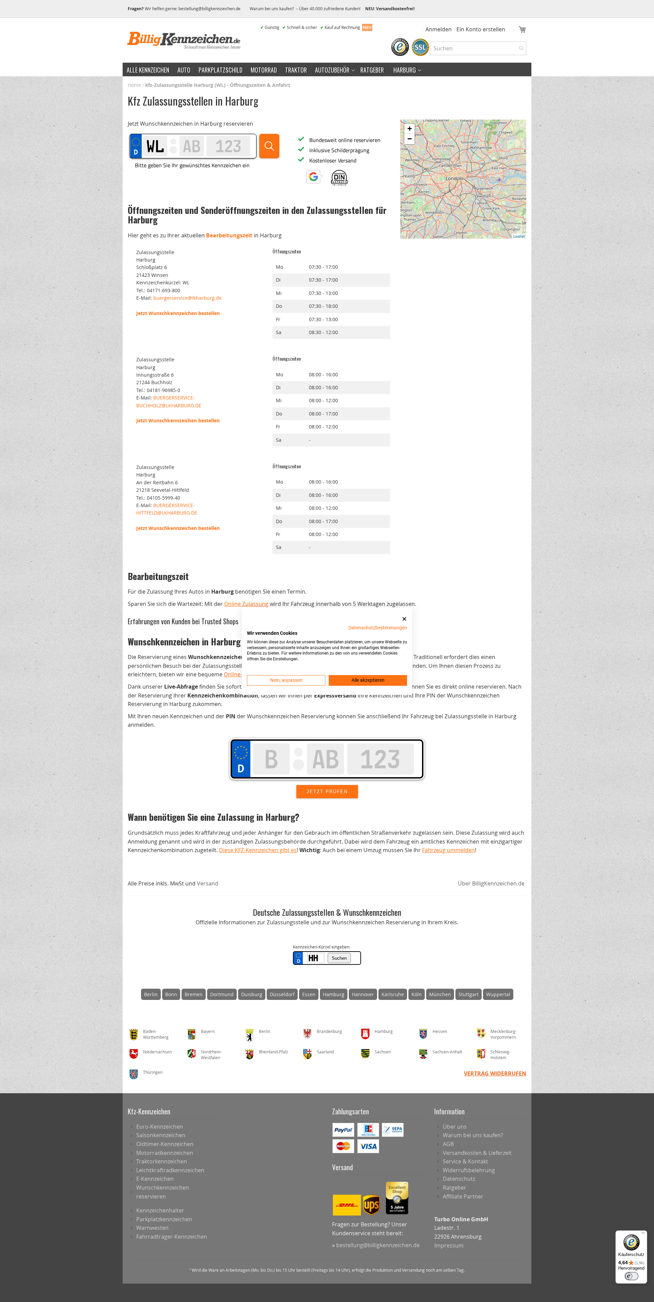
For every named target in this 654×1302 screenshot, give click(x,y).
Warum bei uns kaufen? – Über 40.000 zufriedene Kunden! (305, 8)
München (440, 994)
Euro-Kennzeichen (159, 1126)
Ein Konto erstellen (480, 29)
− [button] (409, 139)
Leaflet (519, 236)
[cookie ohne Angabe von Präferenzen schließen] (404, 619)
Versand (207, 883)
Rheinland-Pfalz (273, 1051)
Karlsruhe (393, 994)
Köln (416, 994)
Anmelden (438, 29)
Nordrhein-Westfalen (211, 1054)
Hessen (440, 1031)
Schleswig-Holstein (500, 1054)
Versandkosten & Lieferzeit (477, 1153)
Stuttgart (468, 994)
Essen (308, 994)
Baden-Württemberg (156, 1034)
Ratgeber (454, 1187)
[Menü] (643, 1234)
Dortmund (222, 994)
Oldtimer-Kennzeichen (164, 1144)
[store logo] (184, 40)
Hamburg (333, 994)
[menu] (327, 69)
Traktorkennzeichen (161, 1161)
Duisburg (251, 994)
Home (135, 85)
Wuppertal (498, 994)
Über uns (455, 1126)
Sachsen (383, 1051)
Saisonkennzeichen (160, 1135)
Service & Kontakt (465, 1161)
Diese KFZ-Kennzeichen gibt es (258, 850)
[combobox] (478, 48)
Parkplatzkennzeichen (164, 1219)
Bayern (208, 1031)
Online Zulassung (246, 604)
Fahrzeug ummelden (448, 850)
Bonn (171, 994)
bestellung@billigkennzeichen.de (209, 8)
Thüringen (152, 1072)
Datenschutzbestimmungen (377, 627)
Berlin (151, 994)
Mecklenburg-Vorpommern (503, 1034)
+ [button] (409, 128)
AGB (448, 1144)
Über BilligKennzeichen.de (491, 883)
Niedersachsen (157, 1051)
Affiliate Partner (463, 1196)
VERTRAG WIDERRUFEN (495, 1073)
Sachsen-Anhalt (447, 1051)
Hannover (363, 994)
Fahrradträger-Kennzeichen (171, 1236)
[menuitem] (148, 69)
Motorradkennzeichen (164, 1153)
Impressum (449, 1245)
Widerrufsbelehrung (469, 1170)
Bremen (194, 994)
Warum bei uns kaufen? (473, 1135)
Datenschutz (459, 1178)
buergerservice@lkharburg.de (187, 298)
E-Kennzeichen (155, 1178)
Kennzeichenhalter (160, 1210)
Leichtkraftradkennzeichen (170, 1170)
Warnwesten (152, 1228)
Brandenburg (329, 1031)
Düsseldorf (282, 994)
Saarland (325, 1051)
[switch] (631, 1276)
